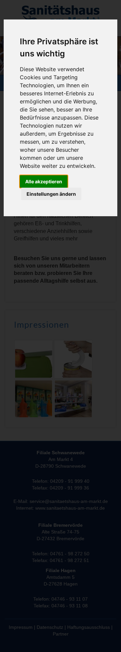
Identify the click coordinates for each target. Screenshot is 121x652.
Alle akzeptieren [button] (43, 181)
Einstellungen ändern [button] (51, 194)
